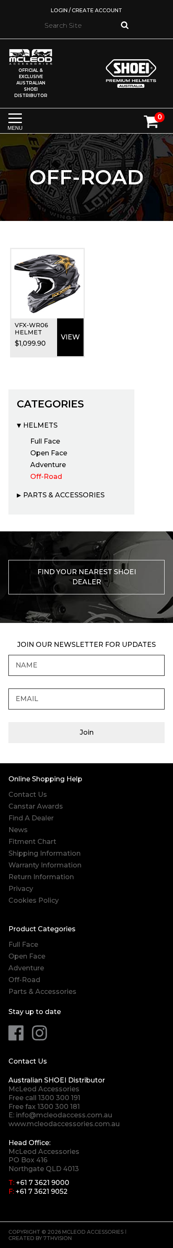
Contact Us (27, 795)
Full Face (45, 441)
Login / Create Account (86, 10)
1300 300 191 (59, 1098)
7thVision (57, 1238)
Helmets (40, 425)
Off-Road (46, 477)
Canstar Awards (35, 806)
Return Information (41, 877)
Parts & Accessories (64, 495)
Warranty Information (44, 865)
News (18, 830)
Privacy (20, 889)
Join (87, 732)
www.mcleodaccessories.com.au (64, 1124)
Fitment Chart (32, 842)
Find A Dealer (31, 818)
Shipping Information (44, 853)
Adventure (48, 465)
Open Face (48, 453)
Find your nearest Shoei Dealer (86, 577)
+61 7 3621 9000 (42, 1183)
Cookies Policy (33, 900)
